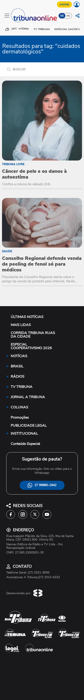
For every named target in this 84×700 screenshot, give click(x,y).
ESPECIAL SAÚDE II (67, 29)
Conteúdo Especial (25, 444)
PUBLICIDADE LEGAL (29, 425)
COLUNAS (19, 407)
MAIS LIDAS (21, 325)
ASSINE (64, 4)
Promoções (20, 417)
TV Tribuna (42, 29)
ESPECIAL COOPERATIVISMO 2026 (31, 346)
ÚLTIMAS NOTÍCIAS (27, 317)
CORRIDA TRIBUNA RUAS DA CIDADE (33, 334)
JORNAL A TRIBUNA (28, 397)
